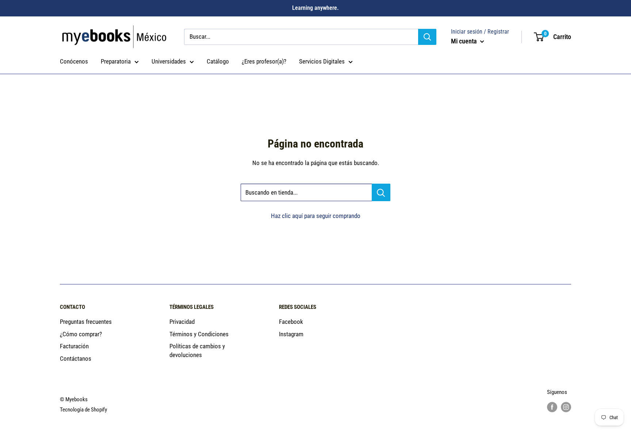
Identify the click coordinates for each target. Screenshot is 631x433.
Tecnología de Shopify (83, 409)
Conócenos (74, 61)
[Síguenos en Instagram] (566, 407)
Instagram (291, 334)
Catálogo (218, 61)
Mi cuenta (464, 41)
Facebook (291, 321)
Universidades (169, 61)
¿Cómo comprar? (81, 334)
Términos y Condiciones (199, 334)
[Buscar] (427, 37)
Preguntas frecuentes (86, 321)
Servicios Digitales (322, 61)
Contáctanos (75, 358)
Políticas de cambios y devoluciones (197, 350)
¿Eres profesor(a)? (264, 61)
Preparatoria (116, 61)
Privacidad (182, 321)
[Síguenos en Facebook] (552, 407)
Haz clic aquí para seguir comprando (315, 215)
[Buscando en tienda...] (381, 192)
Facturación (74, 346)
